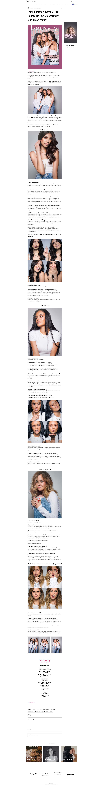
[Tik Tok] (73, 1)
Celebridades (53, 709)
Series (51, 711)
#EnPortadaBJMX (46, 709)
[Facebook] (76, 1)
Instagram (29, 714)
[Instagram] (71, 1)
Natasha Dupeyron (38, 711)
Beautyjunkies (39, 709)
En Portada (29, 715)
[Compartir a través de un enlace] (33, 719)
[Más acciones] (61, 8)
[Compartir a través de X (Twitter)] (30, 719)
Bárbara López (30, 711)
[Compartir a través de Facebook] (28, 719)
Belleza (29, 709)
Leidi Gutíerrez (45, 711)
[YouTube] (75, 1)
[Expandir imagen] (33, 645)
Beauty (34, 709)
